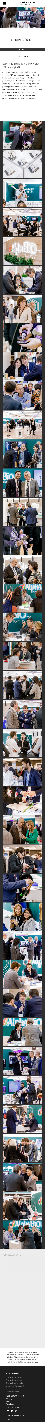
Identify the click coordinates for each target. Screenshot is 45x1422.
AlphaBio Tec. (32, 109)
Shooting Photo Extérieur (14, 1380)
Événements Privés (12, 1392)
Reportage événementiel (13, 106)
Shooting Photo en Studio (14, 1383)
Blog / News (10, 1404)
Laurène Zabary (27, 2)
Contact (8, 1419)
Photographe (27, 4)
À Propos (9, 1399)
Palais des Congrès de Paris (13, 109)
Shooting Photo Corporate (14, 1377)
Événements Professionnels (15, 1386)
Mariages (9, 1389)
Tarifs (8, 1401)
